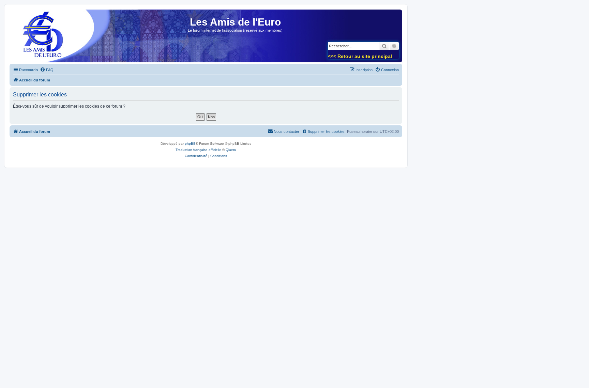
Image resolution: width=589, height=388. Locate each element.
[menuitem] (47, 70)
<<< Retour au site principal (360, 56)
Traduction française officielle (198, 150)
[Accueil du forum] (40, 38)
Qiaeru (231, 150)
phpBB (190, 143)
